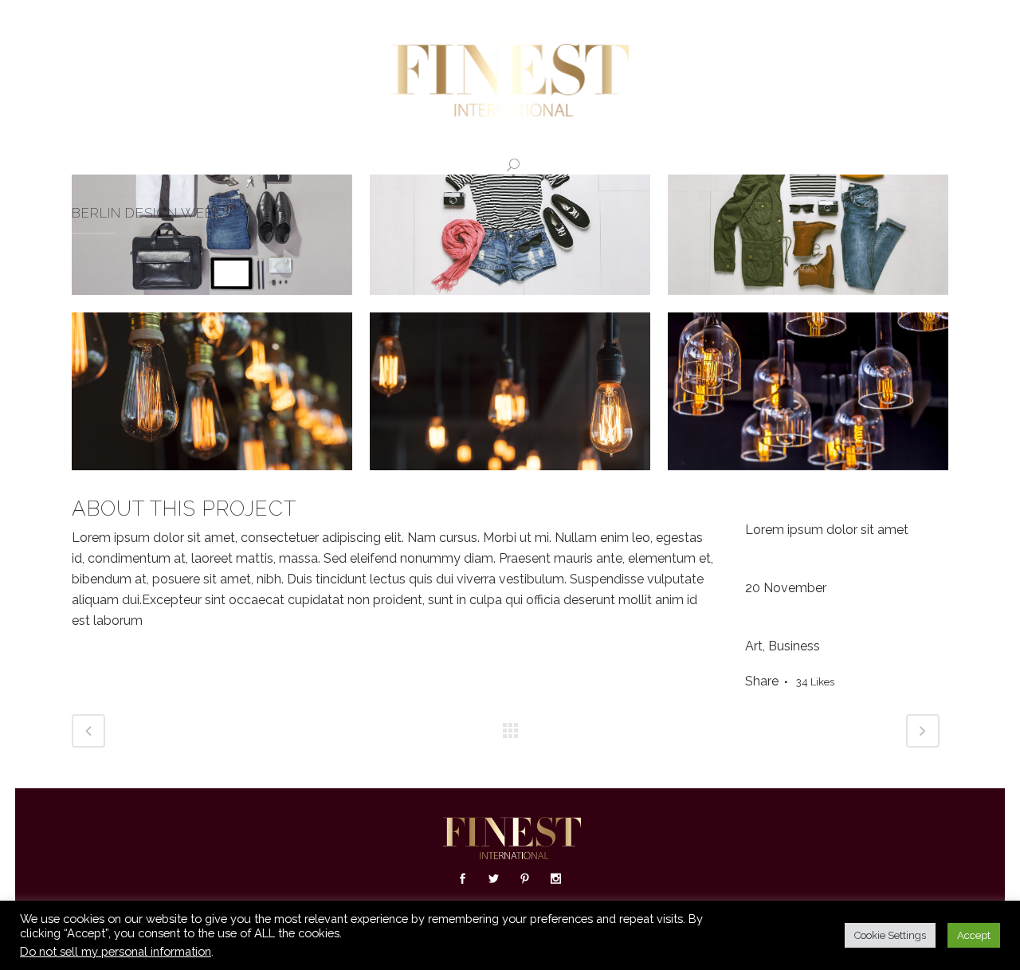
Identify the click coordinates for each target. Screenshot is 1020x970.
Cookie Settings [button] (890, 935)
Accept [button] (974, 935)
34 (815, 682)
